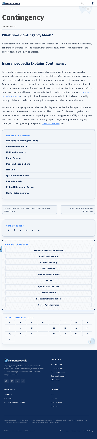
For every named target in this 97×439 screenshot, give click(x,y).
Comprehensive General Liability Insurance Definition (27, 209)
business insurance (50, 123)
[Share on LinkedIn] (39, 230)
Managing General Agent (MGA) (48, 250)
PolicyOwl (7, 398)
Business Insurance (58, 376)
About (53, 394)
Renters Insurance (58, 372)
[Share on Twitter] (8, 230)
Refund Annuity (49, 292)
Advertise (54, 406)
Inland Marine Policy (48, 256)
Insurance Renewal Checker (14, 402)
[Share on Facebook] (14, 230)
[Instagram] (23, 381)
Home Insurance (57, 368)
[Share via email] (27, 230)
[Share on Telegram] (20, 230)
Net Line (48, 280)
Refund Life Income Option (48, 298)
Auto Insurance (56, 364)
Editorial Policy (88, 431)
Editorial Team (56, 402)
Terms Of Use (64, 431)
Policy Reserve (48, 268)
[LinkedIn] (17, 381)
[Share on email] (33, 230)
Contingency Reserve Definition (81, 209)
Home (5, 9)
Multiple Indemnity (48, 262)
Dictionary (8, 394)
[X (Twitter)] (12, 381)
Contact (54, 398)
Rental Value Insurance (48, 305)
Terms (13, 9)
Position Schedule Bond (48, 274)
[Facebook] (6, 381)
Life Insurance (56, 380)
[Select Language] (93, 3)
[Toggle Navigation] (88, 3)
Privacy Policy (76, 431)
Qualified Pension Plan (48, 286)
